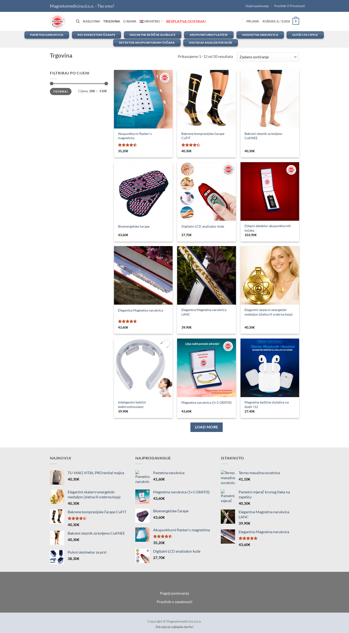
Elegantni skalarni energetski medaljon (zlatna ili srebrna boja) (268, 312)
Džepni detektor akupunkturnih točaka (268, 228)
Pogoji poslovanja (174, 593)
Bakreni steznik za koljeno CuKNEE (263, 136)
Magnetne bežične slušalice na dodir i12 (267, 404)
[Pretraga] (78, 21)
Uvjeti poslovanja (257, 6)
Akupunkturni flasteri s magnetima (135, 136)
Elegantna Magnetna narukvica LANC (203, 312)
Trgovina (111, 21)
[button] (252, 21)
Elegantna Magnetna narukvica (140, 310)
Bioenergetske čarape (134, 226)
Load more (206, 427)
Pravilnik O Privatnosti (289, 6)
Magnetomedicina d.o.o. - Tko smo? (82, 6)
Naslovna (91, 21)
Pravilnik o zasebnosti (174, 601)
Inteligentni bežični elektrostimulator (132, 404)
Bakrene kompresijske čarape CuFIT (202, 136)
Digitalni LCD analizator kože (202, 226)
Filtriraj (60, 91)
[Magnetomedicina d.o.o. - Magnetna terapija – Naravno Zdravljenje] (59, 21)
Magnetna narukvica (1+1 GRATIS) (206, 402)
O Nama (129, 21)
